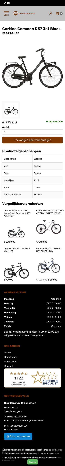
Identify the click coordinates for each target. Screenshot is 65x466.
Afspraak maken (20, 436)
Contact (8, 366)
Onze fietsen (10, 357)
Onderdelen (10, 361)
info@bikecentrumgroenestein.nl (27, 420)
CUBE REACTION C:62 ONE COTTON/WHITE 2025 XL (50, 211)
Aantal (5, 127)
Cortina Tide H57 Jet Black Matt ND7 (17, 249)
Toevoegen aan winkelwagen (32, 140)
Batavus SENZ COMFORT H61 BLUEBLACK (49, 249)
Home (7, 352)
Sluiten (32, 462)
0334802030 (20, 416)
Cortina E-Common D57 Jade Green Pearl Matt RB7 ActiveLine (17, 213)
